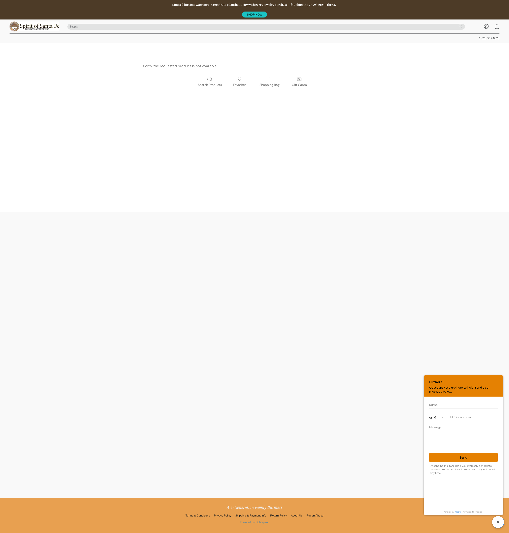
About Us (296, 515)
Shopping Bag (269, 85)
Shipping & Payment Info (250, 515)
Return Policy (278, 515)
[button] (254, 15)
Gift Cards (299, 85)
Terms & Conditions (198, 515)
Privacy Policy (222, 515)
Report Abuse (314, 515)
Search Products (210, 85)
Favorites (239, 85)
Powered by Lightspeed (254, 522)
